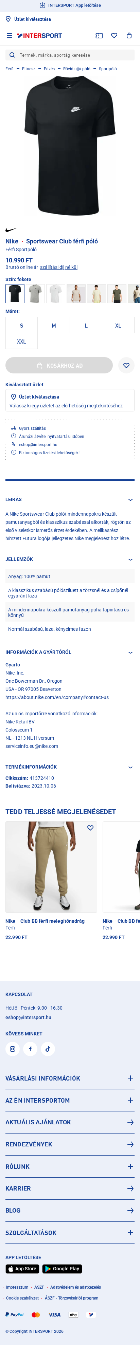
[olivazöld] (116, 293)
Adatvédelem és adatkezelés (75, 1287)
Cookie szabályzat (22, 1298)
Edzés (49, 69)
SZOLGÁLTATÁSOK (30, 1232)
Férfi (9, 69)
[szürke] (35, 293)
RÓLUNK (17, 1166)
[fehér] (55, 293)
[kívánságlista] (114, 36)
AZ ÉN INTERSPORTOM (37, 1100)
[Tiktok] (48, 1049)
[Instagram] (12, 1049)
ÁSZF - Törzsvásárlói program (71, 1298)
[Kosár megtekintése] (129, 36)
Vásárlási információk (42, 1078)
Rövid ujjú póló (76, 69)
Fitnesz (28, 69)
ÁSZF (39, 1287)
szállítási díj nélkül (58, 267)
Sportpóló (108, 69)
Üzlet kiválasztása (39, 397)
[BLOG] (70, 1210)
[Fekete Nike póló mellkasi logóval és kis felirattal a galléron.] (70, 146)
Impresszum (17, 1287)
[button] (70, 500)
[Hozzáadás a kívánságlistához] (126, 365)
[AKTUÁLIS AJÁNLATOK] (70, 1122)
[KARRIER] (70, 1188)
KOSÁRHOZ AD (65, 365)
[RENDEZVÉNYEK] (70, 1144)
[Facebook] (30, 1049)
